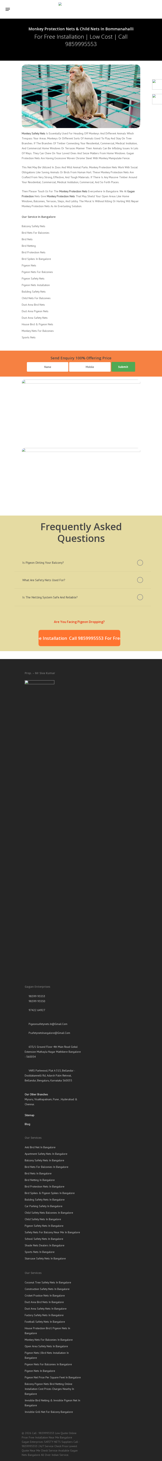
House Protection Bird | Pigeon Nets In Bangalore (47, 1330)
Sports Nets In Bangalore (40, 1252)
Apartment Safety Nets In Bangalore (46, 1154)
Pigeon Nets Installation (36, 285)
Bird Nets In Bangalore (38, 1173)
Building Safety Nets (34, 291)
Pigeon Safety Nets (33, 278)
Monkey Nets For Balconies (38, 331)
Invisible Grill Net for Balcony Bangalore (49, 1412)
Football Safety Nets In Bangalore (45, 1321)
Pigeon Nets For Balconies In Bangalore (48, 1364)
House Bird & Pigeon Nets (37, 324)
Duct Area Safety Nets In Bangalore (46, 1308)
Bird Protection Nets (33, 252)
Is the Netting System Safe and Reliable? (50, 597)
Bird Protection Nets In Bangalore (44, 1186)
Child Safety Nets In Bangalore (43, 1219)
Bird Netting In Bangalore (40, 1180)
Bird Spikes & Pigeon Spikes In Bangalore (50, 1193)
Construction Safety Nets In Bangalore (47, 1289)
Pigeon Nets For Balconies (37, 272)
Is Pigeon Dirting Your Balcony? (43, 562)
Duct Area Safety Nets (35, 318)
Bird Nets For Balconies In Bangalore (46, 1167)
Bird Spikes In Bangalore (36, 259)
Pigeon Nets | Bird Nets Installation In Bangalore (47, 1355)
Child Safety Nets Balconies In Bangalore (49, 1212)
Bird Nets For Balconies (35, 232)
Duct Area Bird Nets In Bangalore (44, 1302)
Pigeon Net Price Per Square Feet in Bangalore (53, 1377)
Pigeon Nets (29, 265)
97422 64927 (36, 1010)
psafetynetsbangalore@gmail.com (49, 1033)
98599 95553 (36, 996)
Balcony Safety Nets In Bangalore (44, 1160)
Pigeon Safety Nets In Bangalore (44, 1226)
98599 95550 (36, 1001)
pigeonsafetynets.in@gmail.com (47, 1024)
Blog (27, 1124)
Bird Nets (27, 239)
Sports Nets (29, 337)
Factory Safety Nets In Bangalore (44, 1315)
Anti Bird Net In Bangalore (40, 1147)
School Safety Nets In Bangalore (44, 1239)
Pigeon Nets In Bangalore (40, 1371)
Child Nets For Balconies (36, 298)
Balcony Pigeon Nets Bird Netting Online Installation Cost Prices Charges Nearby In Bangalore (49, 1389)
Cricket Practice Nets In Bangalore (45, 1295)
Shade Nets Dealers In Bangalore (44, 1245)
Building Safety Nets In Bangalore (45, 1199)
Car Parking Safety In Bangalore (43, 1206)
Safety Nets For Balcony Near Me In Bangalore (52, 1232)
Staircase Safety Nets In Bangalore (45, 1258)
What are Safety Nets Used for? (43, 580)
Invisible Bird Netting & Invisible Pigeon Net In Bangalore (52, 1403)
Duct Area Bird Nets (33, 304)
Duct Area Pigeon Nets (35, 311)
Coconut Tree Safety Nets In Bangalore (48, 1282)
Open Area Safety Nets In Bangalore (46, 1346)
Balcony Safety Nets (33, 226)
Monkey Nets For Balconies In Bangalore (49, 1339)
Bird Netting (29, 246)
